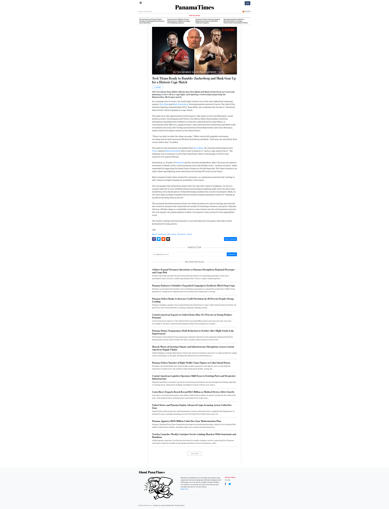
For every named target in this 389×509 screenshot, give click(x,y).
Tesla (154, 151)
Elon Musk (164, 104)
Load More (194, 453)
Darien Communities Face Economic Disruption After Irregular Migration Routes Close (236, 21)
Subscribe (232, 254)
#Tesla (189, 234)
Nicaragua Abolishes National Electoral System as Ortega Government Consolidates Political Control (207, 21)
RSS (228, 480)
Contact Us (157, 505)
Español (248, 11)
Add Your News (194, 15)
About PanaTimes (167, 505)
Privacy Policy (180, 505)
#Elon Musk (171, 234)
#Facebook (181, 234)
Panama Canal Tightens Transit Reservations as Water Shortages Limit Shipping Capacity (150, 21)
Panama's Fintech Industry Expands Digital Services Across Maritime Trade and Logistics (179, 21)
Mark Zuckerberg (180, 104)
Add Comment (230, 239)
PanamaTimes (194, 7)
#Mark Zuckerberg (159, 234)
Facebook (179, 163)
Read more (184, 489)
